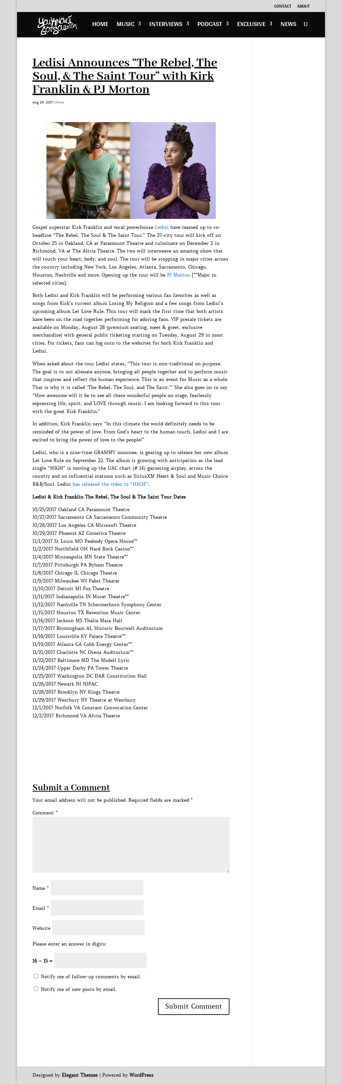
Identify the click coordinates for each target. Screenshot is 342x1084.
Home (100, 25)
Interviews (165, 25)
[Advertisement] (154, 735)
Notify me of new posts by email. (79, 989)
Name (40, 888)
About (303, 7)
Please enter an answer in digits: (69, 944)
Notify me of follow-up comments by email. (91, 977)
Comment (45, 813)
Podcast (209, 25)
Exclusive (251, 25)
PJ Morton (178, 275)
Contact (282, 7)
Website (41, 928)
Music (125, 25)
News (288, 25)
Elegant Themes (80, 1075)
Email (40, 908)
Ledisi (162, 227)
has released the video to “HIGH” (110, 484)
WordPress (142, 1075)
